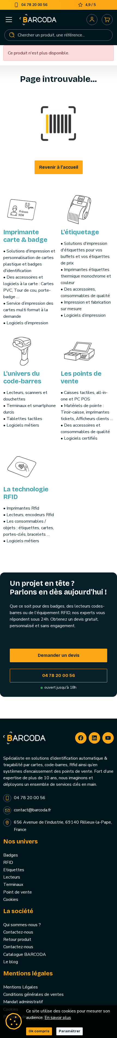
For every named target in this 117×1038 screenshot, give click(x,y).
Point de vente (17, 892)
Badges (10, 855)
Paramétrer (69, 1031)
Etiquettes (13, 870)
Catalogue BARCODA (24, 954)
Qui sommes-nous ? (22, 925)
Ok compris (39, 1031)
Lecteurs (11, 877)
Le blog (10, 962)
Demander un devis (58, 655)
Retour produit (17, 939)
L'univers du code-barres (22, 377)
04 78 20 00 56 (58, 675)
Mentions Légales (20, 987)
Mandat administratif (23, 1002)
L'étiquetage (80, 232)
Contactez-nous (18, 932)
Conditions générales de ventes (33, 994)
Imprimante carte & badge (25, 236)
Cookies (10, 900)
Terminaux (13, 885)
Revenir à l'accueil (58, 167)
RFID (8, 862)
